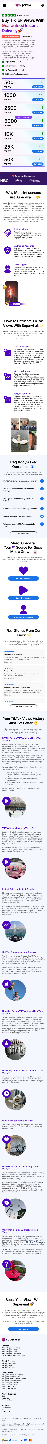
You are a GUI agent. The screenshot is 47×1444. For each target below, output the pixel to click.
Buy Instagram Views (9, 1352)
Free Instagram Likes (9, 1384)
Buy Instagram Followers (11, 1348)
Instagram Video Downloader (12, 1375)
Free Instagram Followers (11, 1382)
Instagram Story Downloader (12, 1377)
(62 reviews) (24, 15)
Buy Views (23, 1329)
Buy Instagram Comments (11, 1354)
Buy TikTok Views (23, 598)
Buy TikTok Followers (23, 617)
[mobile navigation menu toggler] (4, 5)
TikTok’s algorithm (9, 1249)
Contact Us (6, 1411)
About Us (5, 1398)
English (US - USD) (24, 1418)
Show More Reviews (23, 706)
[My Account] (42, 5)
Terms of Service (8, 1400)
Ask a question (23, 533)
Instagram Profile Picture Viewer (14, 1379)
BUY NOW (38, 87)
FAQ (3, 1409)
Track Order (6, 1407)
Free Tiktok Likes (8, 1386)
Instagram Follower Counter (12, 1381)
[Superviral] (23, 6)
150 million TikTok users (34, 1242)
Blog (3, 1396)
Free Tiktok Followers (9, 1388)
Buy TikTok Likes (23, 578)
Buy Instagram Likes (9, 1350)
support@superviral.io (17, 1424)
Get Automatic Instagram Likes (13, 1356)
